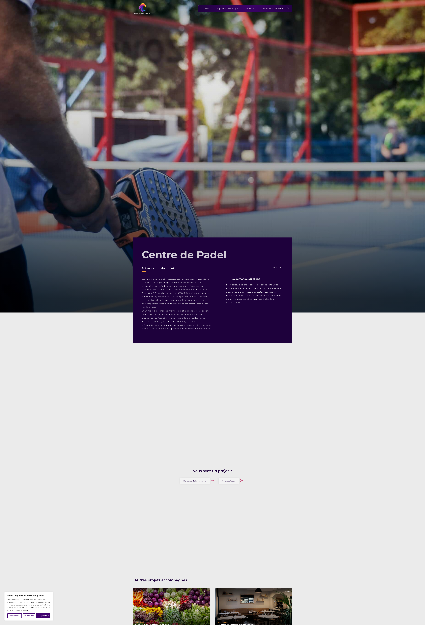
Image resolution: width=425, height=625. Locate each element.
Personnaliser (14, 616)
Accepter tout (43, 616)
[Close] (51, 593)
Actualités (250, 9)
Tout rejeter (29, 616)
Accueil (206, 9)
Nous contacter (229, 481)
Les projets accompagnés (228, 9)
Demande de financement (272, 9)
